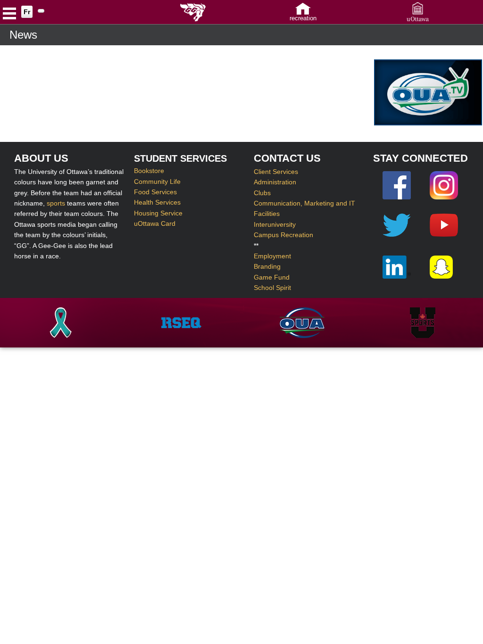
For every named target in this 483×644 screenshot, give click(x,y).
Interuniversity (275, 224)
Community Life (157, 181)
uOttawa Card (154, 223)
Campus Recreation (283, 235)
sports (56, 203)
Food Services (155, 192)
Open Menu (9, 14)
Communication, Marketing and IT (304, 203)
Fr (27, 12)
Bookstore (149, 170)
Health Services (157, 202)
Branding (267, 266)
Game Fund (272, 277)
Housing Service (158, 213)
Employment (272, 256)
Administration (275, 182)
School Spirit (272, 287)
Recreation (303, 18)
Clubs (262, 193)
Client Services (276, 171)
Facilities (267, 213)
